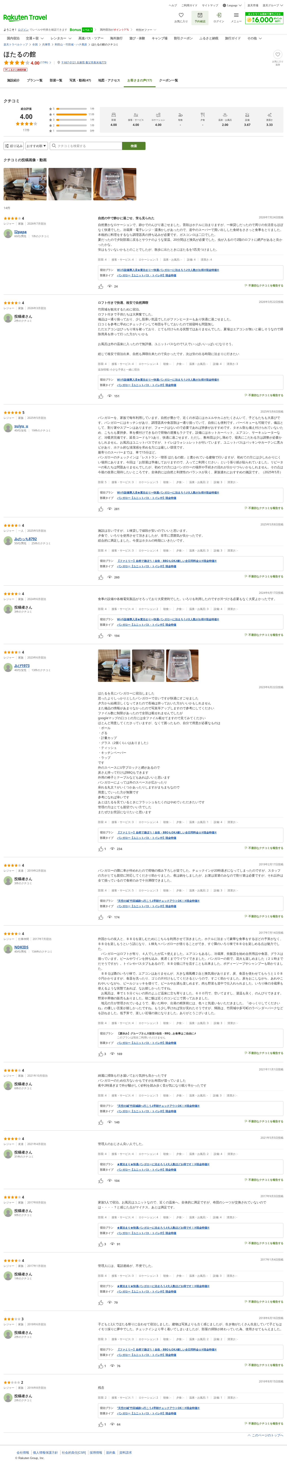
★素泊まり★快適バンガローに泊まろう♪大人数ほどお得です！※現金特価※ (163, 1164)
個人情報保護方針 (45, 1452)
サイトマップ (210, 5)
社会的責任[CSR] (74, 1452)
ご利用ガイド (189, 5)
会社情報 (23, 1452)
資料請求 (125, 1452)
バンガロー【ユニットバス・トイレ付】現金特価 (146, 275)
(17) (139, 80)
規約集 (110, 1452)
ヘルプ (173, 5)
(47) (80, 80)
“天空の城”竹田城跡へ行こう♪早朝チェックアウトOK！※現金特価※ (158, 901)
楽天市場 (253, 5)
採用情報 (96, 1452)
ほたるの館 (20, 54)
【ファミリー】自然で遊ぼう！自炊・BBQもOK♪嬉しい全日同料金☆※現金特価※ (167, 561)
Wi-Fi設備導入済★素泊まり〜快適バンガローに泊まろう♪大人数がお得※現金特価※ (168, 270)
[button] (25, 184)
